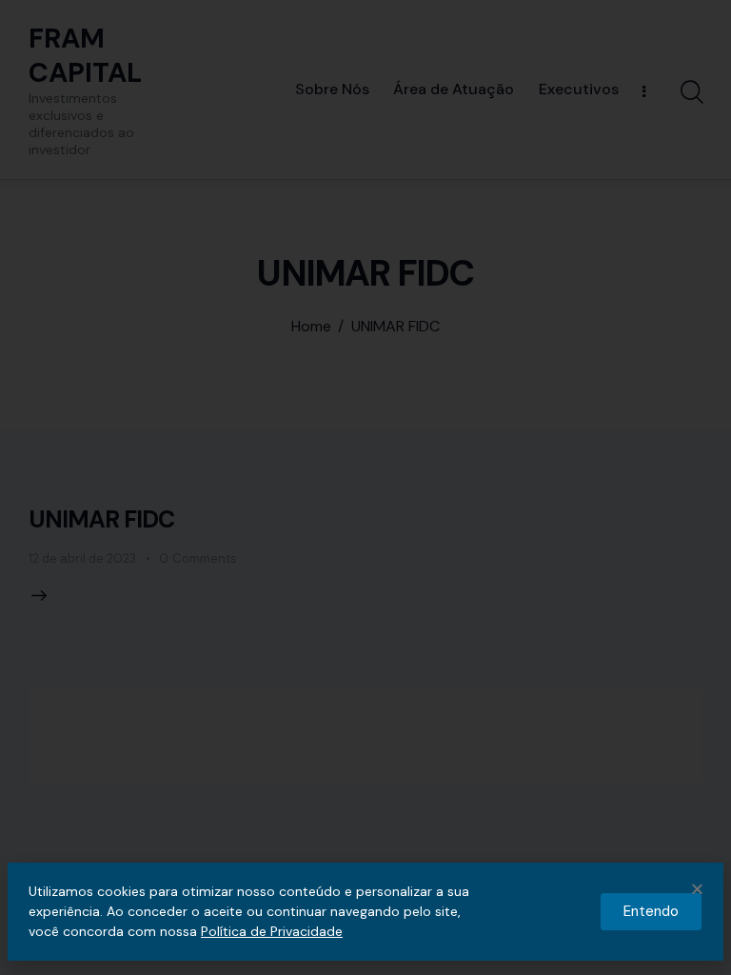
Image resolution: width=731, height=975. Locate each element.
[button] (697, 889)
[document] (365, 487)
